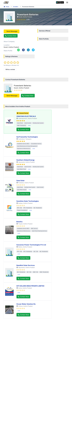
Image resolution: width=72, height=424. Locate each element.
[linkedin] (28, 50)
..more (29, 125)
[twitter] (33, 50)
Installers (15, 6)
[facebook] (23, 50)
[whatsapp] (18, 50)
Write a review (10, 69)
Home (7, 6)
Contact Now (11, 36)
